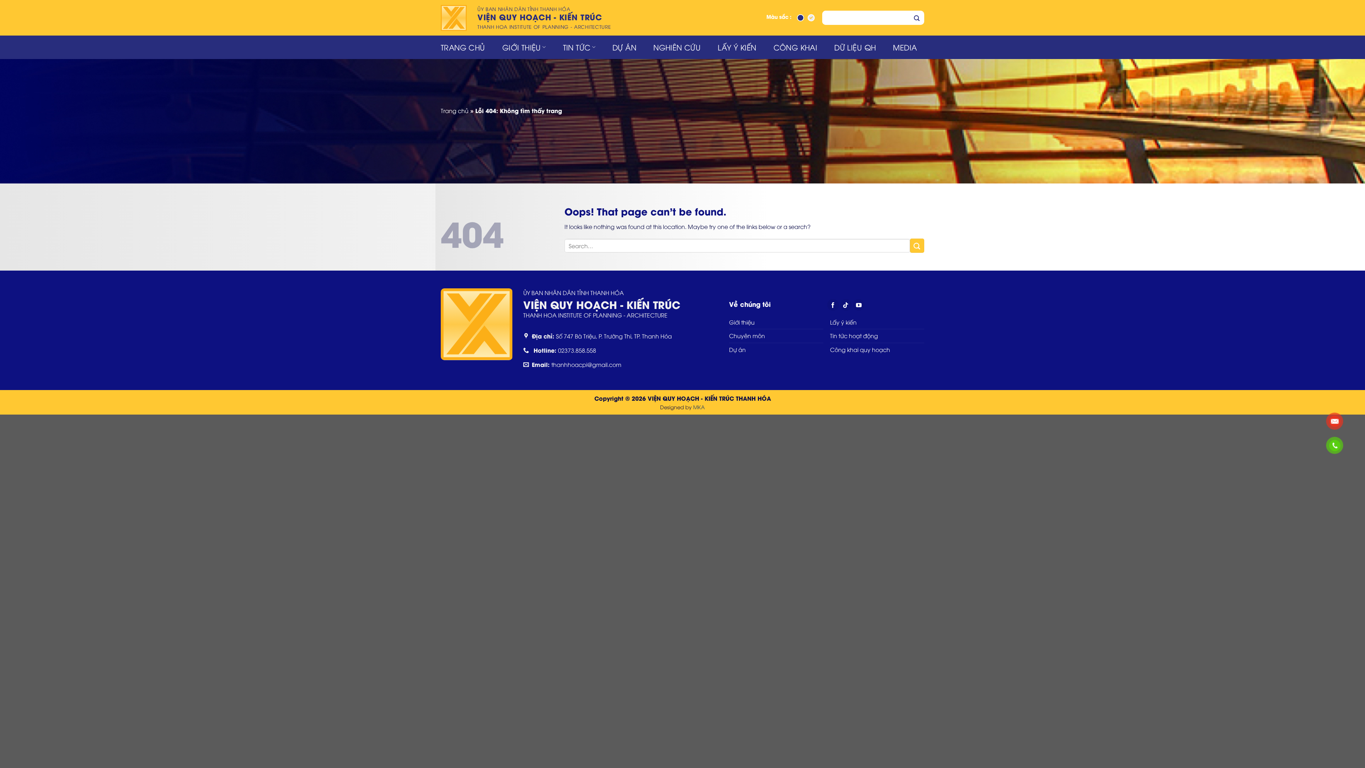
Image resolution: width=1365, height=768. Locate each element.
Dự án (624, 47)
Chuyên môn (747, 336)
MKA (699, 407)
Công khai (796, 47)
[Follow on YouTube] (858, 305)
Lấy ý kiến (737, 47)
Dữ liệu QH (855, 47)
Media (905, 47)
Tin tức (577, 47)
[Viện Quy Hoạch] (455, 18)
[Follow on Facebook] (833, 305)
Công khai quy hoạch (860, 349)
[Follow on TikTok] (846, 305)
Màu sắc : (779, 17)
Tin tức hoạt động (854, 336)
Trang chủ (463, 47)
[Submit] (917, 18)
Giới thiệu (521, 47)
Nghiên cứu (677, 47)
